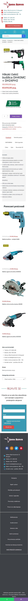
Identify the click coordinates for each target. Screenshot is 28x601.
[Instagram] (11, 448)
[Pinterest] (21, 448)
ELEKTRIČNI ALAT (7, 129)
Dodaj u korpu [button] (14, 234)
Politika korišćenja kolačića (14, 545)
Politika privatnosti (14, 490)
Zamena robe (14, 528)
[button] (22, 50)
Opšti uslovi (14, 484)
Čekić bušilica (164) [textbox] (13, 379)
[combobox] (14, 379)
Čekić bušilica (17, 127)
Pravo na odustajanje (14, 507)
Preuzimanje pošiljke (14, 539)
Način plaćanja (13, 533)
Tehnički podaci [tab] (18, 137)
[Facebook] (7, 448)
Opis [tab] (12, 147)
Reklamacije (14, 517)
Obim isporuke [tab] (19, 142)
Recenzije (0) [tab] (19, 147)
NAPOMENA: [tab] (8, 142)
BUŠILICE (10, 127)
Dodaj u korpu (16, 116)
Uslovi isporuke (14, 495)
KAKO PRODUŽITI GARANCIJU (14, 549)
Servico (14, 596)
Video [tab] (6, 147)
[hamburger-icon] (5, 32)
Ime (4, 408)
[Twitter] (16, 448)
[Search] (23, 36)
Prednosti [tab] (8, 137)
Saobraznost (14, 522)
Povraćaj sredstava (14, 501)
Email (4, 414)
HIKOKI (14, 129)
